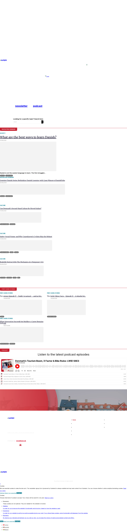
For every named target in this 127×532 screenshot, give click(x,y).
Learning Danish (9, 175)
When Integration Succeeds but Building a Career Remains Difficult (21, 322)
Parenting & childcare (51, 316)
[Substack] (20, 445)
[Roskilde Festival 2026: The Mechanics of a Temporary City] (22, 271)
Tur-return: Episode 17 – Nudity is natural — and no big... (21, 296)
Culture (2, 205)
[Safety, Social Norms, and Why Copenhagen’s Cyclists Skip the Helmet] (26, 245)
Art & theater (2, 277)
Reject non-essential (10, 493)
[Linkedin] (16, 445)
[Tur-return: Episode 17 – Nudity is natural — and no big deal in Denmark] (21, 307)
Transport (16, 252)
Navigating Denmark (7, 177)
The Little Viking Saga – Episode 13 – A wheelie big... (66, 296)
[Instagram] (12, 445)
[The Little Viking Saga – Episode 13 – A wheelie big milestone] (66, 307)
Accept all (19, 493)
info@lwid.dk (21, 441)
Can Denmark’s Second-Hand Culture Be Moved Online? (20, 208)
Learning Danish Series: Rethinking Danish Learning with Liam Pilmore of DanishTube (32, 180)
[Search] (42, 122)
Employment (12, 343)
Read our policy (49, 498)
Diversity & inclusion (4, 343)
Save (1, 521)
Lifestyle (11, 252)
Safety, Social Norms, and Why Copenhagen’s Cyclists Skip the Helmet (26, 236)
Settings (2, 493)
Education (2, 175)
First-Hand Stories (6, 293)
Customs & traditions (4, 224)
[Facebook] (8, 445)
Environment (12, 224)
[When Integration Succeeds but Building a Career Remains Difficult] (22, 334)
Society (2, 133)
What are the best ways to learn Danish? (28, 137)
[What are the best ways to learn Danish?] (28, 156)
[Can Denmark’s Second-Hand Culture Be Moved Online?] (20, 217)
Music (18, 277)
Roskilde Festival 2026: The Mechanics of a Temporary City (22, 262)
